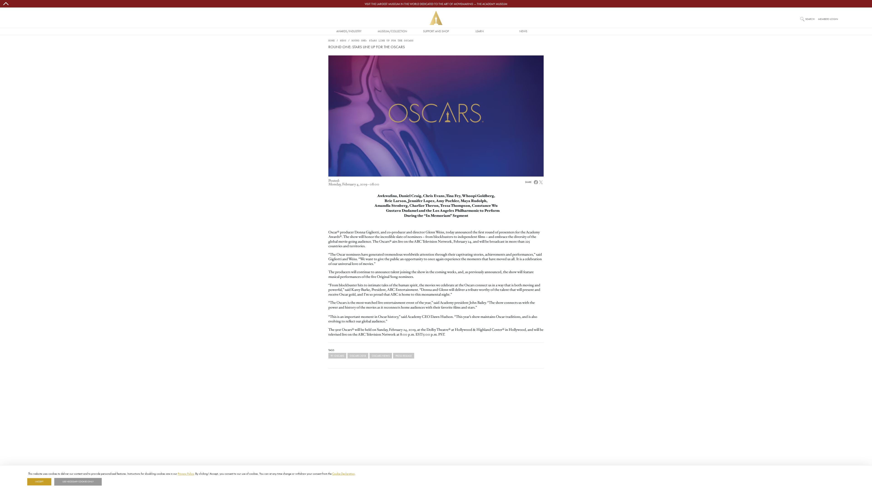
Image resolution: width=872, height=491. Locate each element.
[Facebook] (536, 181)
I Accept (39, 481)
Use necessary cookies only (78, 481)
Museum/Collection (392, 31)
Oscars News (381, 355)
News (523, 31)
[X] (541, 181)
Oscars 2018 (358, 355)
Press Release (403, 355)
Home (331, 41)
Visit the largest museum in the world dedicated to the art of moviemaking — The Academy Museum (436, 4)
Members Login (828, 19)
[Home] (436, 18)
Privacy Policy (186, 473)
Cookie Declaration (343, 473)
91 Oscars (337, 355)
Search (810, 19)
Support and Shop (436, 31)
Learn (480, 31)
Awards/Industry (349, 31)
